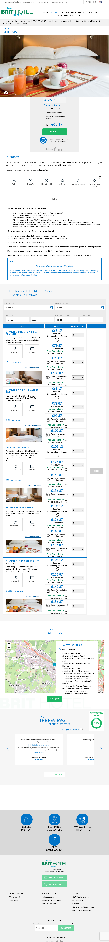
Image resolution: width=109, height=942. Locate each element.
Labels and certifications (51, 900)
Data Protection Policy (81, 910)
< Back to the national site (12, 2)
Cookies (75, 903)
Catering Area (68, 12)
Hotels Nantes (76, 21)
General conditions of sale (83, 907)
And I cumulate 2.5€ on (58, 140)
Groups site (13, 900)
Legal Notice (77, 900)
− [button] (9, 647)
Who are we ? (28, 2)
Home (46, 12)
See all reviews (54, 775)
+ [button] (9, 643)
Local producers (47, 897)
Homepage (7, 21)
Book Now (54, 132)
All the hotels (19, 21)
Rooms (54, 12)
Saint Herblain (65, 15)
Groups (82, 12)
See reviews (54, 100)
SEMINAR (93, 12)
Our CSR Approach (48, 903)
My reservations (43, 2)
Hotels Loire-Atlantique (58, 21)
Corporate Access (59, 2)
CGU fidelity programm (81, 897)
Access (79, 15)
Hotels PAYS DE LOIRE (36, 21)
